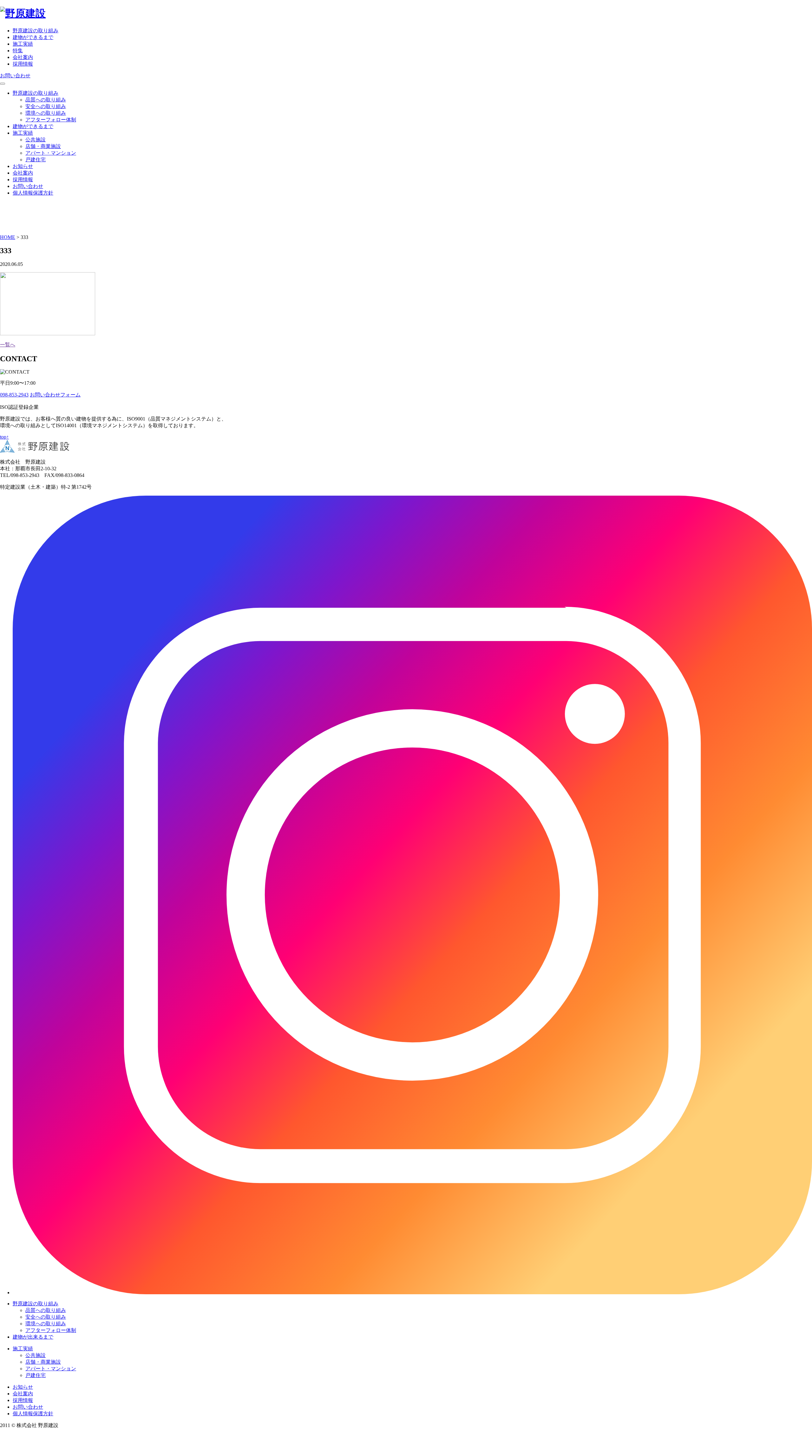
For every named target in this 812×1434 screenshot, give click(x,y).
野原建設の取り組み (35, 30)
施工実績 (23, 44)
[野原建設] (23, 13)
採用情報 (23, 64)
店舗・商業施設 (43, 146)
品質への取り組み (45, 99)
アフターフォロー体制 (50, 119)
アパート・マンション (50, 153)
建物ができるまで (33, 37)
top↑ (4, 437)
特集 (18, 50)
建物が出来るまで (33, 1337)
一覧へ (7, 344)
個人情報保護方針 (33, 193)
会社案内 (23, 57)
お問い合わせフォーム (55, 394)
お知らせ (23, 166)
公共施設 (35, 139)
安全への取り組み (45, 106)
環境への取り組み (45, 113)
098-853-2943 (14, 394)
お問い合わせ (15, 75)
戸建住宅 (35, 159)
